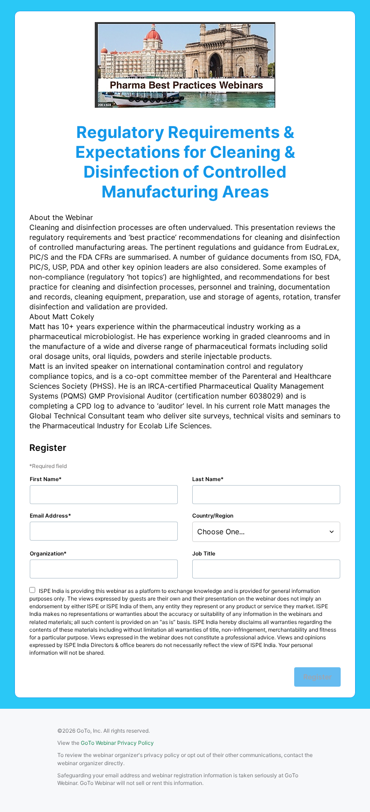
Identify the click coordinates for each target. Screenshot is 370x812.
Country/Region (212, 515)
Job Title (203, 553)
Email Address (49, 515)
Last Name (206, 479)
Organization (47, 553)
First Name (44, 479)
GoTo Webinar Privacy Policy (117, 742)
